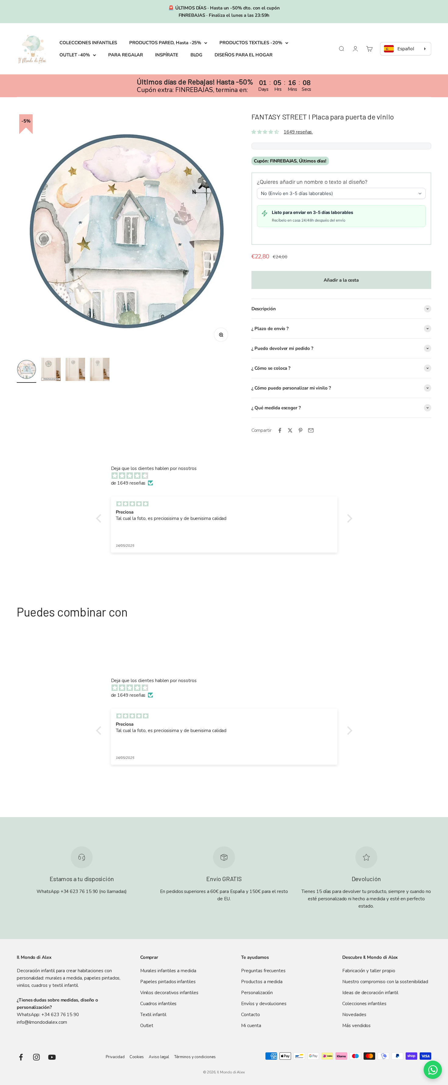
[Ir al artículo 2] (51, 370)
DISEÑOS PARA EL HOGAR (243, 55)
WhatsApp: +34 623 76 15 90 (48, 1015)
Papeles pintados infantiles (168, 982)
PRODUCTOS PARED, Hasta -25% (165, 43)
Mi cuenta (251, 1026)
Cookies (137, 1057)
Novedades (354, 1015)
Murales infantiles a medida (168, 971)
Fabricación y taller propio (368, 971)
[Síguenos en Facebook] (21, 1057)
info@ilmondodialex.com (42, 1022)
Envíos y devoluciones (263, 1004)
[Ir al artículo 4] (99, 370)
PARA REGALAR (125, 55)
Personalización (257, 993)
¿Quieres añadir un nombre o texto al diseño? (312, 182)
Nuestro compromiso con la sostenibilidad (385, 982)
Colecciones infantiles (364, 1004)
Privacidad (115, 1057)
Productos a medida (262, 982)
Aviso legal (159, 1057)
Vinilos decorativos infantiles (169, 993)
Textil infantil (153, 1015)
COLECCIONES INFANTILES (88, 43)
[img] (227, 475)
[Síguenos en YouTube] (52, 1057)
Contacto (250, 1015)
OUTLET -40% (74, 55)
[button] (100, 518)
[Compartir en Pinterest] (300, 430)
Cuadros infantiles (158, 1004)
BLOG (196, 55)
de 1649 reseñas (128, 483)
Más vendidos (356, 1026)
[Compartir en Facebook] (280, 430)
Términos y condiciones (194, 1057)
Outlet (147, 1026)
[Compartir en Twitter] (290, 430)
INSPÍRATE (166, 55)
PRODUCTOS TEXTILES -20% (250, 43)
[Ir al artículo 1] (26, 370)
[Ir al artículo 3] (75, 370)
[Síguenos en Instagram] (36, 1057)
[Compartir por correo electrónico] (311, 430)
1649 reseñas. (298, 132)
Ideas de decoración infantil (370, 993)
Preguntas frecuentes (263, 971)
